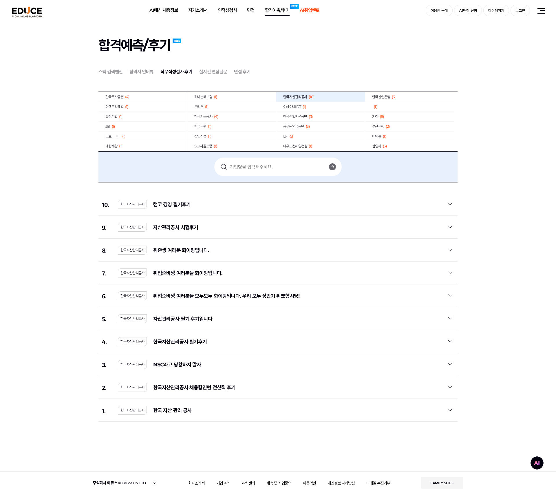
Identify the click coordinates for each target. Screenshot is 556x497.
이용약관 (309, 483)
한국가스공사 (206, 116)
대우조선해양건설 (297, 146)
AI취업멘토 (310, 10)
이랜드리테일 (116, 106)
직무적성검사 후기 (176, 71)
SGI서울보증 (205, 146)
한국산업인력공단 (297, 116)
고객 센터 (248, 483)
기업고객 (222, 483)
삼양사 (379, 146)
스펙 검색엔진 (110, 71)
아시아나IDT (294, 106)
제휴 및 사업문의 (278, 483)
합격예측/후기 (277, 10)
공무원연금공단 (296, 126)
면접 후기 (242, 71)
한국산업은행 (384, 96)
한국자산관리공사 (298, 96)
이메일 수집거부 (378, 483)
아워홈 (379, 136)
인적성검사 (227, 10)
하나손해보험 (205, 96)
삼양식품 (202, 136)
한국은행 (202, 126)
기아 (378, 116)
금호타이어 (115, 136)
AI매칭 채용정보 (163, 10)
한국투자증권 (117, 96)
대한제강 (113, 146)
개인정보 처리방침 (341, 483)
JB (110, 126)
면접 (251, 10)
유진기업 (113, 116)
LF (288, 136)
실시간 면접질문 (213, 71)
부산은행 (380, 126)
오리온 (201, 106)
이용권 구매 (439, 10)
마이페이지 (496, 10)
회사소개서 (196, 483)
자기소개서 (198, 10)
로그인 (520, 10)
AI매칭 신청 (468, 10)
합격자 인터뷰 (141, 71)
